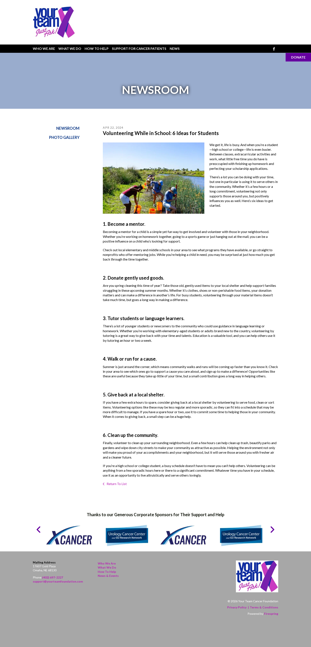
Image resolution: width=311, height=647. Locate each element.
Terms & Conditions (264, 607)
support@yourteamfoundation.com (58, 581)
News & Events (108, 575)
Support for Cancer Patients (139, 48)
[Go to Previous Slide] (38, 529)
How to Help (107, 571)
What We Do (69, 48)
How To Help (97, 48)
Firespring (271, 613)
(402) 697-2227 (52, 577)
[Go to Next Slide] (272, 529)
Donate (298, 57)
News (175, 48)
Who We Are (44, 48)
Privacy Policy (236, 607)
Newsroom (68, 128)
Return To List (116, 484)
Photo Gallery (64, 137)
